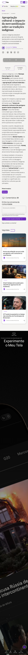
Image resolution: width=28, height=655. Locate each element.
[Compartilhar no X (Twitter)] (11, 52)
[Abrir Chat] (24, 647)
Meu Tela (21, 652)
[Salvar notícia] (3, 52)
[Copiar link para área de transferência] (18, 52)
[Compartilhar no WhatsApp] (8, 52)
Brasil (3, 11)
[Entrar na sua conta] (21, 2)
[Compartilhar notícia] (14, 52)
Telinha (14, 47)
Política (23, 6)
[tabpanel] (14, 128)
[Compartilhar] (24, 258)
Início (10, 652)
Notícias (5, 192)
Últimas (15, 652)
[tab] (8, 68)
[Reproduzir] (7, 60)
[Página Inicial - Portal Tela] (5, 2)
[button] (14, 218)
